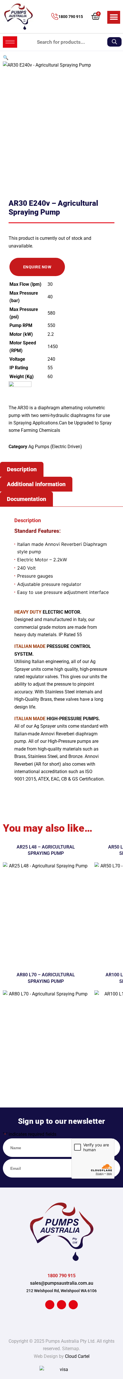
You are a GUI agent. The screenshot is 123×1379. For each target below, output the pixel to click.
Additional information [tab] (36, 484)
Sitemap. (71, 1348)
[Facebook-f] (49, 1304)
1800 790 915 (70, 16)
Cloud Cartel (77, 1356)
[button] (113, 17)
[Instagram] (73, 1304)
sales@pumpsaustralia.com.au (61, 1283)
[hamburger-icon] (10, 42)
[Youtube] (61, 1304)
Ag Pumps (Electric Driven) (55, 446)
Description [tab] (22, 469)
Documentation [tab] (26, 499)
